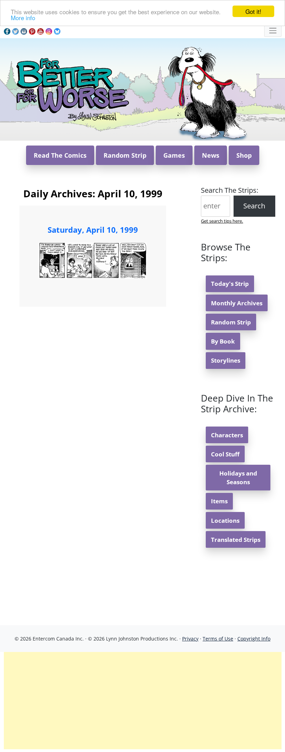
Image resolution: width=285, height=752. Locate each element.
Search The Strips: (229, 190)
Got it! (253, 11)
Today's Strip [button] (230, 284)
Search (254, 205)
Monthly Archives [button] (236, 303)
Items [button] (219, 501)
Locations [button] (225, 520)
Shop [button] (244, 155)
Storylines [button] (225, 360)
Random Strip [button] (125, 155)
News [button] (210, 155)
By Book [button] (223, 341)
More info (23, 17)
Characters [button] (227, 435)
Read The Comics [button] (60, 155)
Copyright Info (253, 638)
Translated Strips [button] (235, 540)
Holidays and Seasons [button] (238, 477)
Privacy (190, 638)
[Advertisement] (143, 700)
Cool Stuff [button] (225, 454)
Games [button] (174, 155)
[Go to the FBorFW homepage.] (71, 88)
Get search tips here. (222, 221)
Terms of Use (218, 638)
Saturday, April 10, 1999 (93, 229)
